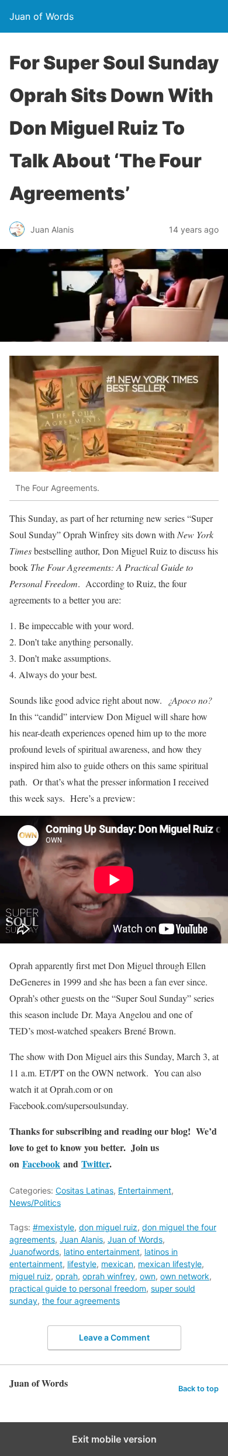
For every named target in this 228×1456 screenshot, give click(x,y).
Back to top (198, 1388)
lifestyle (81, 1264)
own (148, 1276)
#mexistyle (53, 1227)
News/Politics (35, 1203)
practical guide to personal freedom (77, 1288)
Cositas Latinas (84, 1190)
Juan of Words (135, 1239)
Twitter (95, 1163)
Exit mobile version (114, 1439)
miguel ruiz (30, 1276)
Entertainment (144, 1190)
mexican (117, 1264)
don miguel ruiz (108, 1227)
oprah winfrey (108, 1276)
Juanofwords (34, 1252)
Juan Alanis (81, 1239)
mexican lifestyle (170, 1264)
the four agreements (81, 1301)
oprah (67, 1276)
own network (184, 1276)
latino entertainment (102, 1252)
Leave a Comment (114, 1337)
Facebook (41, 1163)
